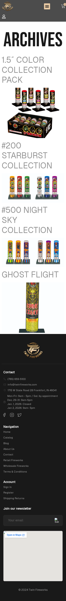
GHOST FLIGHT (30, 274)
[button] (47, 6)
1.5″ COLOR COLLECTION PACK (27, 69)
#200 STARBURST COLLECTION (27, 155)
